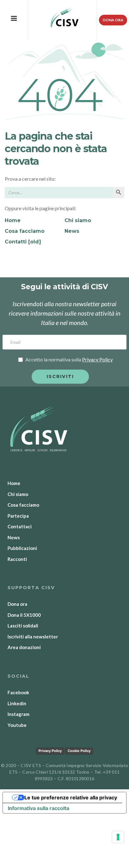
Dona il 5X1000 (24, 615)
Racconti (17, 559)
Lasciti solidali (23, 625)
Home (13, 220)
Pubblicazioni (22, 548)
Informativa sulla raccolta (38, 808)
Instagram (18, 714)
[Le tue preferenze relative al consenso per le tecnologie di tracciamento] (118, 837)
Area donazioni (24, 647)
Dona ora (113, 20)
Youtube (17, 725)
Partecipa (18, 516)
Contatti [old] (23, 242)
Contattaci (20, 526)
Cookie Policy (79, 751)
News (71, 231)
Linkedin (17, 703)
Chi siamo (77, 220)
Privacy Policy (50, 751)
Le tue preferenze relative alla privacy (70, 797)
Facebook (18, 692)
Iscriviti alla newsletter (33, 636)
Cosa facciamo (24, 231)
